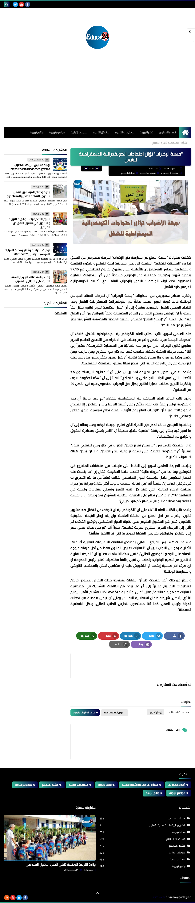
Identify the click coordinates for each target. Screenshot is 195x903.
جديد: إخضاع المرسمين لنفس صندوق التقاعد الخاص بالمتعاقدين (28, 194)
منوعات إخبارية (79, 132)
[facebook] (27, 4)
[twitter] (15, 4)
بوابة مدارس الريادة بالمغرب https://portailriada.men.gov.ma (30, 167)
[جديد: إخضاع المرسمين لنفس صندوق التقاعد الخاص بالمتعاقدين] (60, 191)
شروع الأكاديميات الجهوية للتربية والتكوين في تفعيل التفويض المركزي (29, 223)
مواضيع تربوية (57, 132)
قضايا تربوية (146, 132)
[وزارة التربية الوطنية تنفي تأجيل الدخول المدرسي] (50, 838)
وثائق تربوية (36, 132)
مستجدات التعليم (124, 132)
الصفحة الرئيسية (171, 173)
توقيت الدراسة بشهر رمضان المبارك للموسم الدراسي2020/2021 (27, 252)
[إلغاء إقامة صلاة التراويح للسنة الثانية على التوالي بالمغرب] (60, 276)
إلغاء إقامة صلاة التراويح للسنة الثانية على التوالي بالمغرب (30, 279)
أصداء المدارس (167, 132)
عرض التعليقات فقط (113, 712)
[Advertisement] (97, 98)
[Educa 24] (97, 37)
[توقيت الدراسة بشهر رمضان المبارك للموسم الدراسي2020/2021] (60, 249)
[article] (102, 666)
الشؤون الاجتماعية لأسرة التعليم (170, 142)
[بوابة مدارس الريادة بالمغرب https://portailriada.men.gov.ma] (60, 164)
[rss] (7, 897)
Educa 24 (88, 870)
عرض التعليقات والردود (84, 712)
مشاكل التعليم (101, 132)
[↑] (97, 893)
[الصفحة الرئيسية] (185, 132)
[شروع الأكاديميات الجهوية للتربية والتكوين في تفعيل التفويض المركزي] (60, 218)
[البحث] (7, 4)
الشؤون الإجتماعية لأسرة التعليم (140, 784)
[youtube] (21, 4)
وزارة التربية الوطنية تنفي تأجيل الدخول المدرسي (61, 864)
